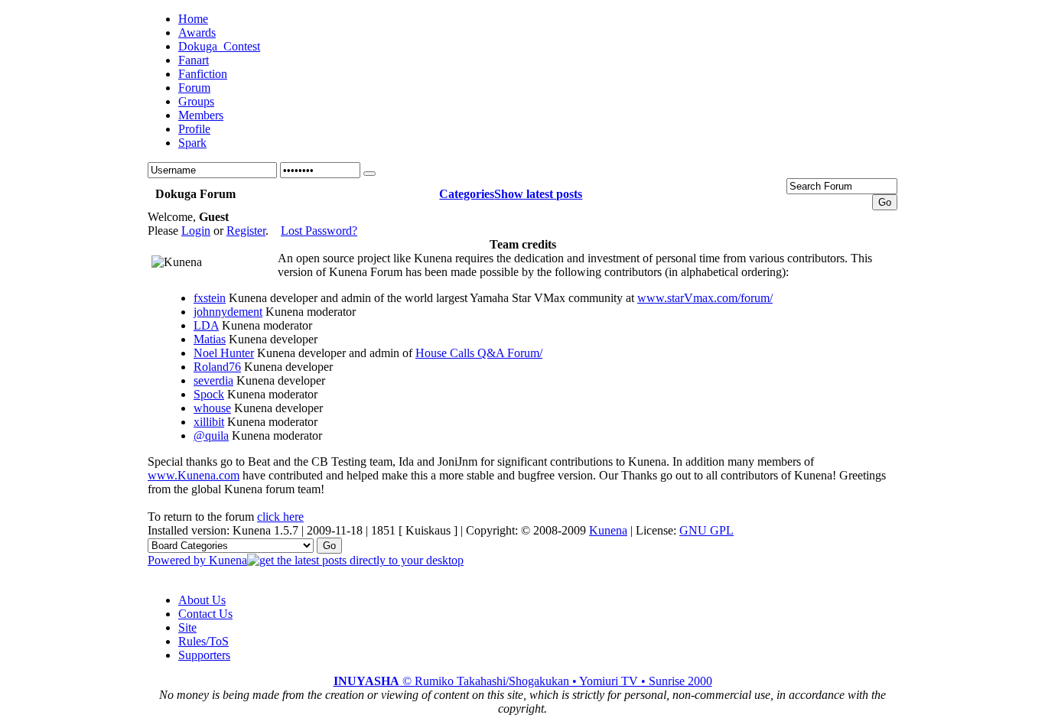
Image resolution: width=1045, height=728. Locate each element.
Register (245, 230)
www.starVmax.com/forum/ (705, 297)
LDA (206, 325)
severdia (213, 380)
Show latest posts (538, 193)
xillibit (209, 421)
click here (280, 516)
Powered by (178, 560)
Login (195, 230)
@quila (211, 435)
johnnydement (228, 311)
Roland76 (217, 366)
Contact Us (205, 613)
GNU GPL (706, 530)
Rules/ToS (203, 641)
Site (187, 627)
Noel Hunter (224, 352)
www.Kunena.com (193, 475)
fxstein (210, 297)
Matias (210, 339)
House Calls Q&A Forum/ (478, 352)
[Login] (369, 173)
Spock (209, 394)
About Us (202, 599)
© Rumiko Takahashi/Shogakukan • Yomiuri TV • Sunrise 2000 (523, 680)
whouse (212, 407)
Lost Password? (319, 230)
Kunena (608, 530)
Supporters (204, 654)
